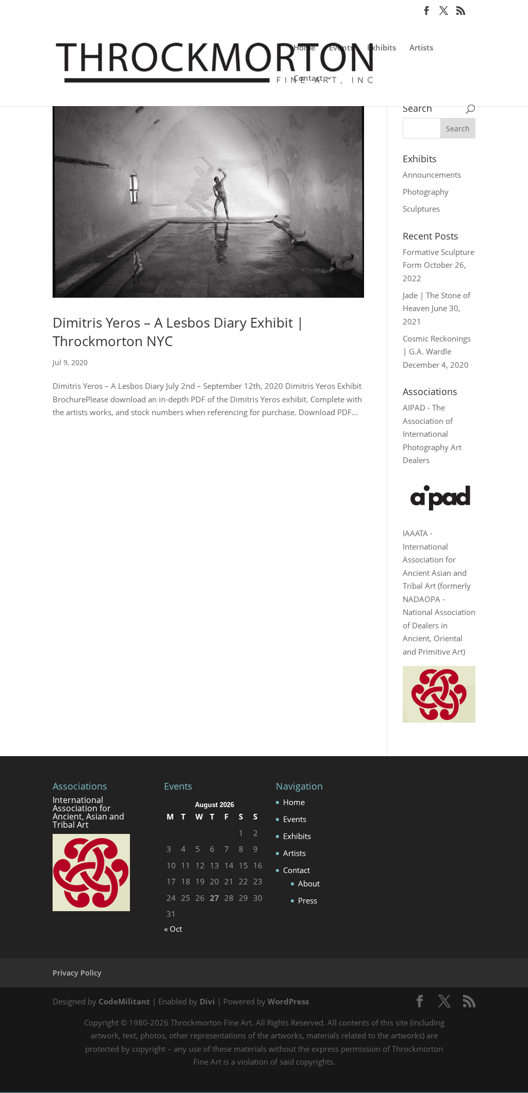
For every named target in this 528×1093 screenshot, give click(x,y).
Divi (207, 1001)
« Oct (173, 929)
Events (341, 48)
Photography (426, 191)
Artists (421, 48)
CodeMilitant (124, 1001)
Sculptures (421, 208)
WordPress (288, 1001)
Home (304, 48)
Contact (308, 78)
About (309, 883)
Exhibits (381, 48)
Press (307, 900)
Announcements (432, 174)
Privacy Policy (77, 973)
